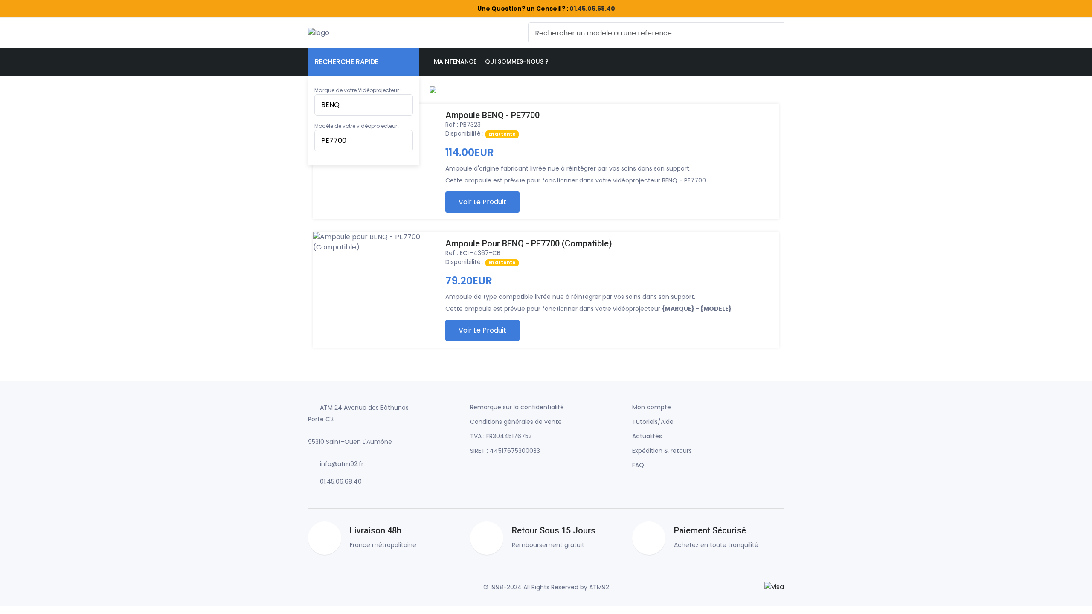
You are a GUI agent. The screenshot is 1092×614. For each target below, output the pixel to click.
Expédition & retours (662, 450)
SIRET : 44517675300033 (505, 450)
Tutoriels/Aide (653, 421)
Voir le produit (482, 202)
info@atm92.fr (341, 464)
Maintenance (455, 61)
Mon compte (651, 407)
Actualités (647, 436)
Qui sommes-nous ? (517, 61)
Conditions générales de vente (516, 421)
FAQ (638, 465)
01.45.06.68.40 (592, 8)
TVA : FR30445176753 (501, 436)
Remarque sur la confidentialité (517, 407)
